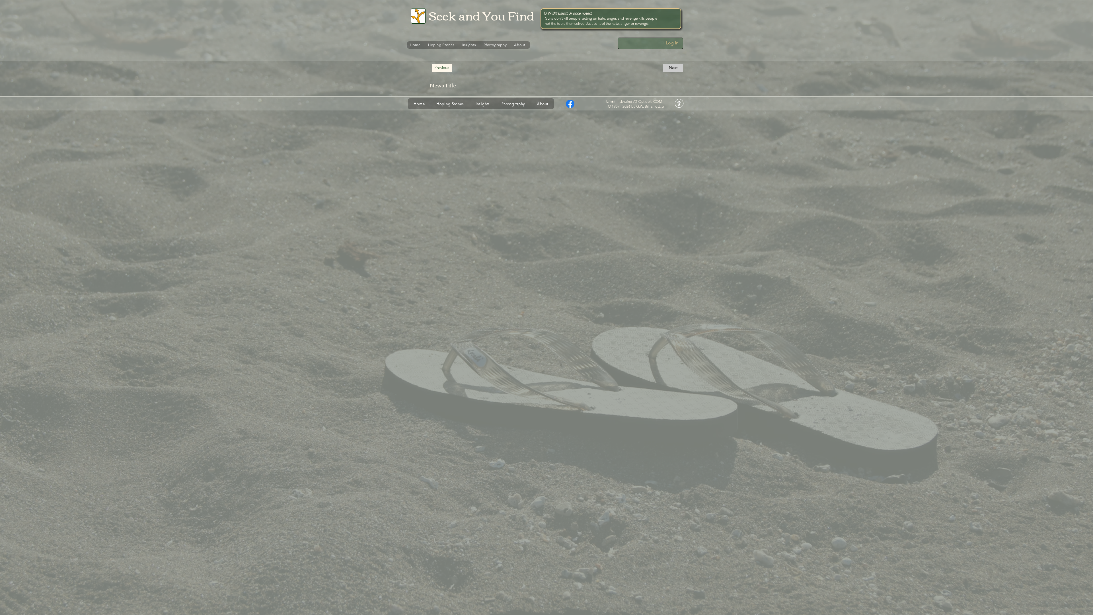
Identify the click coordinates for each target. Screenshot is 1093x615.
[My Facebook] (570, 104)
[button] (442, 68)
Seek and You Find (481, 15)
